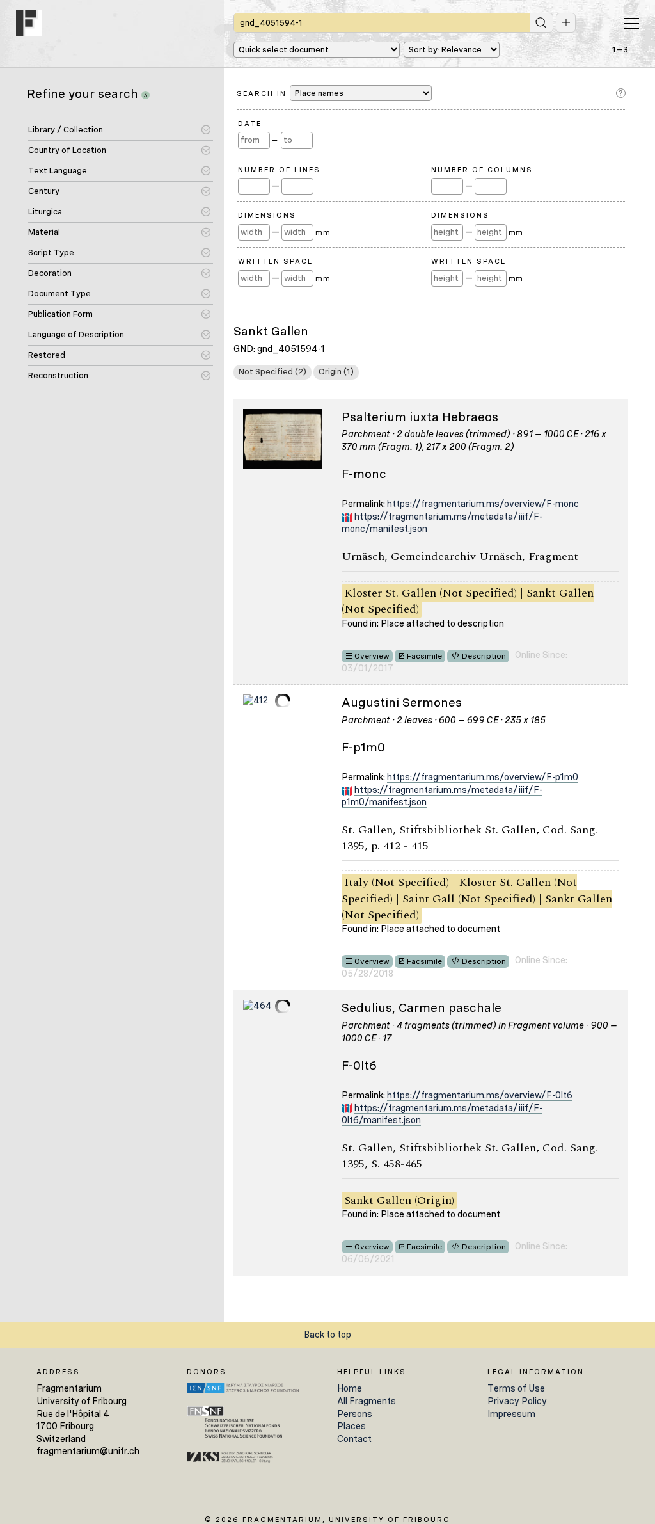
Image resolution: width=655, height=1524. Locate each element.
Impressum (511, 1414)
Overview (372, 656)
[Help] (622, 93)
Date (250, 123)
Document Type (59, 293)
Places (351, 1426)
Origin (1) (336, 371)
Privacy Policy (517, 1401)
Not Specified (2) (272, 371)
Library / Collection (65, 129)
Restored (46, 355)
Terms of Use (516, 1388)
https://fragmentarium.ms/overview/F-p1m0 (482, 777)
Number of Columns (482, 169)
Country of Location (67, 150)
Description (484, 656)
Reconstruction (58, 375)
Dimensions (267, 215)
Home (349, 1388)
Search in (263, 93)
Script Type (51, 252)
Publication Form (60, 314)
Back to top (327, 1334)
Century (43, 191)
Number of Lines (279, 169)
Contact (354, 1439)
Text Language (57, 170)
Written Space (275, 261)
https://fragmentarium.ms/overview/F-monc (483, 504)
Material (44, 232)
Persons (354, 1414)
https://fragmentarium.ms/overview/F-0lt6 (479, 1095)
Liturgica (45, 211)
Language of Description (76, 334)
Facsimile (424, 656)
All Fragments (366, 1401)
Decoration (50, 273)
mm (322, 232)
